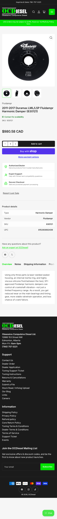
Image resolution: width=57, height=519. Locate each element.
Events (5, 440)
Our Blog (6, 391)
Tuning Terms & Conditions (15, 426)
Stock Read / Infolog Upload (15, 388)
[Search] (34, 12)
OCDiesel (32, 494)
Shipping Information (35, 264)
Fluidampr (7, 103)
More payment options (28, 157)
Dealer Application (11, 367)
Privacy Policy (9, 415)
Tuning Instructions (11, 374)
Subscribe (47, 466)
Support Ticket (9, 436)
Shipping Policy (9, 412)
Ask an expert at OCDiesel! (15, 247)
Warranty (6, 381)
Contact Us (7, 360)
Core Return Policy (11, 422)
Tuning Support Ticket (13, 370)
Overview (7, 264)
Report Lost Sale (11, 193)
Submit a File (8, 384)
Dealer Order (8, 363)
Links (4, 395)
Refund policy (9, 419)
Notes (18, 264)
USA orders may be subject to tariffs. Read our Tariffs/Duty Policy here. (28, 23)
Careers (6, 398)
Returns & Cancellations (14, 377)
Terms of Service (10, 433)
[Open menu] (52, 12)
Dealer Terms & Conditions (15, 429)
